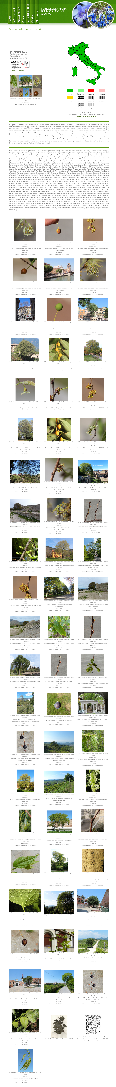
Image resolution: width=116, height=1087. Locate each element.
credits (32, 12)
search (23, 12)
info (14, 12)
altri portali (37, 12)
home (10, 12)
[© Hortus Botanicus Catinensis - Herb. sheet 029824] (59, 1026)
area (19, 12)
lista (28, 12)
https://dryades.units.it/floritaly (87, 116)
